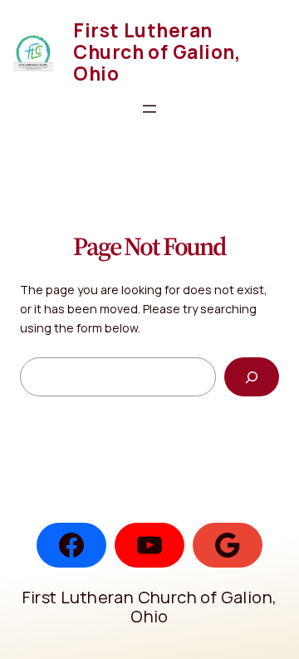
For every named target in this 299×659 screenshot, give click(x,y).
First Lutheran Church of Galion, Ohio (157, 51)
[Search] (251, 376)
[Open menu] (149, 109)
